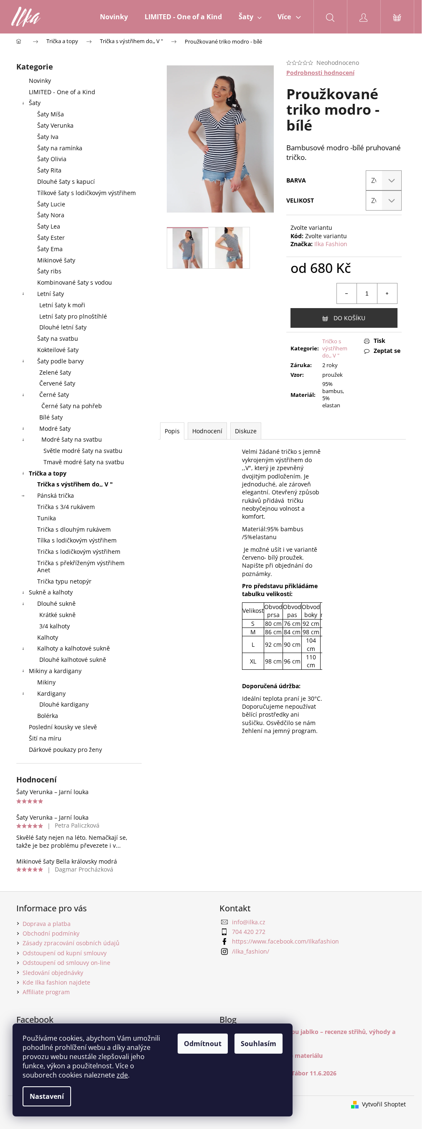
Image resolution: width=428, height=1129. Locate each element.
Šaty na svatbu (57, 338)
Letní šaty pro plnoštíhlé (73, 316)
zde (122, 1075)
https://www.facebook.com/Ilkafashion (285, 941)
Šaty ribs (49, 271)
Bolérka (47, 716)
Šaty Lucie (51, 204)
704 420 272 (248, 932)
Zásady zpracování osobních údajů (71, 943)
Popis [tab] (172, 431)
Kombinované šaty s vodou (74, 282)
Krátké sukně (57, 615)
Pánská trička (55, 495)
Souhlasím (258, 1043)
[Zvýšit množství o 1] (387, 293)
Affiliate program (46, 992)
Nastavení (47, 1096)
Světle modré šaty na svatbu (82, 451)
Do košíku (349, 318)
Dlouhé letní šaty (63, 327)
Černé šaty (54, 395)
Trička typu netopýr (64, 581)
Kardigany (51, 693)
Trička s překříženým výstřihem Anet (81, 566)
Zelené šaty (55, 372)
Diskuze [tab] (246, 431)
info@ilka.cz (248, 922)
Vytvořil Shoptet (384, 1104)
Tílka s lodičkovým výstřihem (77, 540)
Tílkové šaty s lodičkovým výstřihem (86, 193)
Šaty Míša (50, 114)
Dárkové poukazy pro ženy (65, 750)
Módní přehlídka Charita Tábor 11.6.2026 (277, 1073)
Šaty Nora (50, 215)
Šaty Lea (48, 226)
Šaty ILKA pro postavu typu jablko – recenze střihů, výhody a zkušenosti (307, 1035)
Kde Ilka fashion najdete (56, 982)
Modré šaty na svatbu (71, 439)
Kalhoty (47, 637)
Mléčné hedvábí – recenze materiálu (271, 1055)
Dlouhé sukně (56, 603)
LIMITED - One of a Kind (62, 92)
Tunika (46, 518)
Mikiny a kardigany (55, 671)
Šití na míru (45, 738)
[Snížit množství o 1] (347, 293)
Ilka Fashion (330, 244)
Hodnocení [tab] (207, 431)
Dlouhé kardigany (64, 704)
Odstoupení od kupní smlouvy (65, 953)
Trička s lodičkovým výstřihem (78, 551)
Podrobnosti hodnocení (320, 73)
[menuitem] (114, 16)
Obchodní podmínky (51, 933)
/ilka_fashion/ (250, 951)
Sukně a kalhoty (51, 592)
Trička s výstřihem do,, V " (75, 484)
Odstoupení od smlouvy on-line (66, 963)
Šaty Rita (49, 170)
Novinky (40, 81)
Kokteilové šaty (58, 350)
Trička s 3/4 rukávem (66, 507)
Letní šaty (50, 294)
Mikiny (46, 682)
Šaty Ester (51, 238)
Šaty (35, 103)
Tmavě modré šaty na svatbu (83, 462)
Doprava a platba (47, 924)
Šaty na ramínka (59, 148)
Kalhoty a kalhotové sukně (73, 648)
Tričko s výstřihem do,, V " (334, 348)
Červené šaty (57, 383)
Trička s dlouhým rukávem (74, 529)
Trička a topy (47, 473)
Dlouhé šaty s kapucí (66, 181)
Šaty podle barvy (60, 361)
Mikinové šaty (56, 260)
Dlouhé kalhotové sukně (72, 660)
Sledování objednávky (53, 973)
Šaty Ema (50, 249)
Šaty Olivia (51, 159)
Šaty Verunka (55, 125)
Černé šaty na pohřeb (71, 406)
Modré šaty (55, 428)
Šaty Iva (48, 137)
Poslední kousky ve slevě (63, 727)
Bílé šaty (51, 417)
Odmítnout (203, 1043)
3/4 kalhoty (54, 626)
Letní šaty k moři (62, 305)
